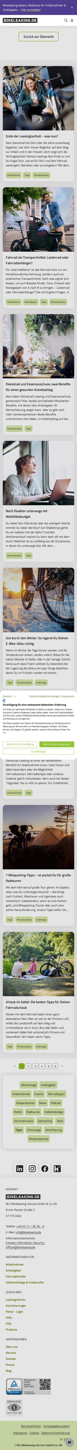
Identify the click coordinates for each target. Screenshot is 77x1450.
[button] (9, 696)
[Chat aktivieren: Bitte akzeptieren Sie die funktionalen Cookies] (69, 1442)
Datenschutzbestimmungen (44, 696)
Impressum (68, 696)
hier (4, 732)
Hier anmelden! (31, 9)
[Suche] (66, 20)
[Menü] (72, 20)
